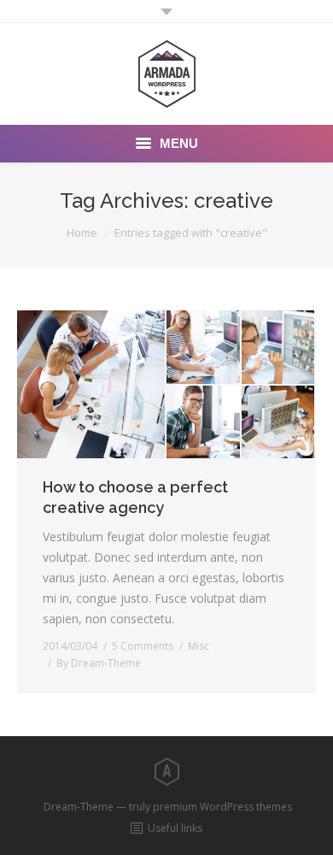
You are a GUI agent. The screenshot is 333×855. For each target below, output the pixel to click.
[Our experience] (91, 384)
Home (82, 232)
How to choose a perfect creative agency (135, 497)
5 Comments (142, 646)
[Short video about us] (278, 422)
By (98, 663)
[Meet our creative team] (204, 348)
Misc (198, 646)
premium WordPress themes (222, 806)
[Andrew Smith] (204, 423)
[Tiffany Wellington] (279, 348)
